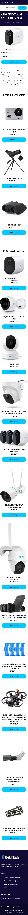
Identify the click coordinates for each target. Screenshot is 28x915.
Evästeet (20, 910)
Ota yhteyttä (13, 910)
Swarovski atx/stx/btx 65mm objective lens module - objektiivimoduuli (14, 779)
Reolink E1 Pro (14, 364)
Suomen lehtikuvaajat (10, 881)
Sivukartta (20, 912)
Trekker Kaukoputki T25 (14, 178)
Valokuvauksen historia (11, 884)
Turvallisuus (6, 22)
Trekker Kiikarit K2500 (14, 225)
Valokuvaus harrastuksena (12, 878)
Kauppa (22, 8)
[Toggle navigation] (3, 7)
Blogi (5, 887)
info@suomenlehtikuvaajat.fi (8, 2)
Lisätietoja (14, 62)
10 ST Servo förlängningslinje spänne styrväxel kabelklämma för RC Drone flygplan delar (14, 666)
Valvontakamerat (17, 22)
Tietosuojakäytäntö (10, 912)
